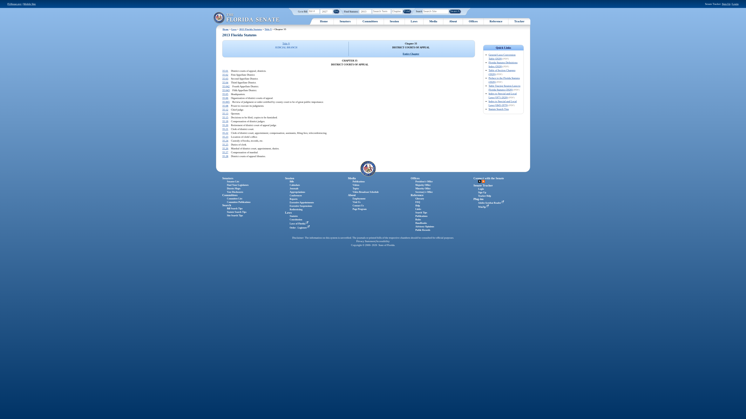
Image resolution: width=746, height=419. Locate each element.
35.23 (225, 136)
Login (735, 4)
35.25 (225, 144)
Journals (294, 188)
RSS (483, 181)
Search (419, 11)
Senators (345, 21)
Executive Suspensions (301, 206)
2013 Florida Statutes (250, 29)
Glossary (419, 198)
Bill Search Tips (235, 208)
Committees (370, 21)
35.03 (225, 78)
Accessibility (383, 241)
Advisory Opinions (424, 226)
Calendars (295, 185)
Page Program (360, 209)
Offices (473, 21)
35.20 (225, 125)
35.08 (225, 105)
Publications (359, 181)
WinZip (482, 207)
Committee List (234, 198)
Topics (356, 188)
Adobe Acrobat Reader (490, 203)
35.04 (225, 82)
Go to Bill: (303, 11)
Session (394, 21)
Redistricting (296, 209)
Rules (418, 219)
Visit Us (357, 202)
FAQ (417, 202)
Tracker (519, 21)
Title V (268, 29)
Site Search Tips (235, 215)
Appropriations (297, 192)
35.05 (225, 94)
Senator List (233, 181)
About (453, 21)
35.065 (226, 101)
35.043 (226, 90)
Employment (359, 198)
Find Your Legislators (238, 185)
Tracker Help (484, 196)
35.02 (225, 74)
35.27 (225, 152)
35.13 (225, 113)
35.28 (225, 156)
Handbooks (421, 223)
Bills (292, 181)
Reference (496, 21)
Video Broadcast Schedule (366, 192)
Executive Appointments (302, 202)
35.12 (225, 109)
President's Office (424, 181)
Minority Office (423, 188)
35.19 (225, 121)
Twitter (479, 181)
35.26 (225, 148)
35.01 (225, 70)
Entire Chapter (411, 53)
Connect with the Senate (488, 178)
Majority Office (423, 185)
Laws (414, 21)
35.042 (226, 86)
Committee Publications (239, 202)
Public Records (422, 230)
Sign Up (726, 4)
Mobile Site (29, 4)
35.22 (225, 133)
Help (417, 205)
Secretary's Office (424, 192)
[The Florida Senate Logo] (246, 17)
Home (324, 21)
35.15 (225, 117)
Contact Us (358, 205)
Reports (294, 199)
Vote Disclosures (235, 192)
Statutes (294, 216)
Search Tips (421, 212)
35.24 (225, 140)
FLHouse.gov (14, 4)
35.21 (225, 129)
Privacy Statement (365, 241)
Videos (356, 185)
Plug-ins (478, 199)
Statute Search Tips (499, 109)
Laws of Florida (298, 223)
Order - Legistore (298, 227)
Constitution (296, 219)
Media (433, 21)
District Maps (234, 188)
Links (418, 209)
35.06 (225, 98)
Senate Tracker (483, 185)
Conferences (296, 195)
